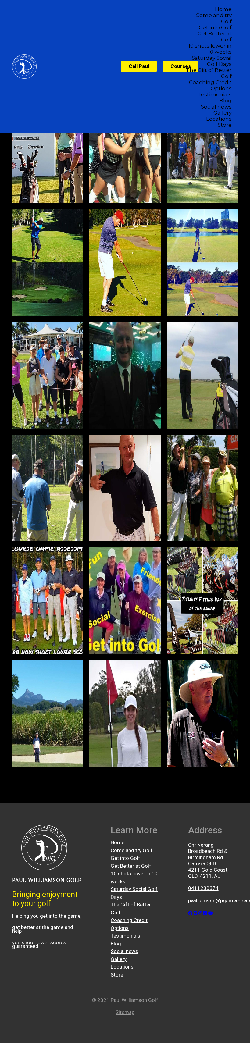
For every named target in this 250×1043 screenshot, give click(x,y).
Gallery (222, 113)
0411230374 (203, 888)
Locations (219, 119)
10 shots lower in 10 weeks (210, 49)
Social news (216, 107)
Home (223, 9)
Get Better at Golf (215, 36)
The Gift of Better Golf (209, 73)
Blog (225, 101)
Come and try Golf (214, 18)
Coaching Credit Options (210, 85)
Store (225, 125)
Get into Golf (215, 27)
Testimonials (215, 94)
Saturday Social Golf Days (212, 61)
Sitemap (125, 1012)
